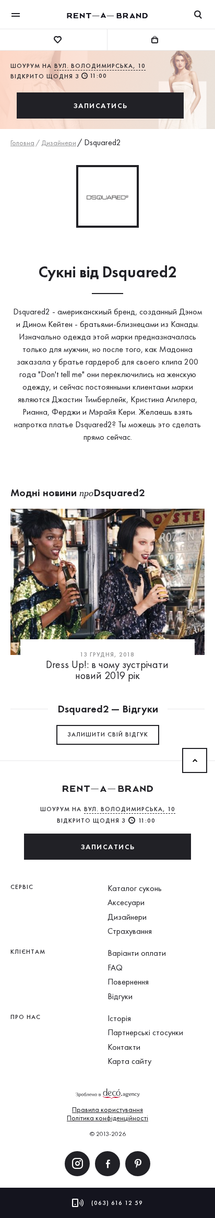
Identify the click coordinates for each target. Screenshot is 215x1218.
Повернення (128, 981)
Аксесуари (126, 902)
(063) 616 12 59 (117, 1203)
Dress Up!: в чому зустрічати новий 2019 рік (107, 670)
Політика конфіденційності (107, 1118)
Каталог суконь (135, 888)
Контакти (124, 1046)
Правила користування (107, 1109)
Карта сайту (129, 1061)
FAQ (115, 967)
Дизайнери (58, 142)
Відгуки (120, 996)
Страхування (130, 931)
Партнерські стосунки (145, 1032)
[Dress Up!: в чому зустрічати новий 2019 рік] (107, 582)
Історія (119, 1018)
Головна (22, 142)
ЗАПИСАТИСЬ (100, 105)
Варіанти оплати (137, 952)
